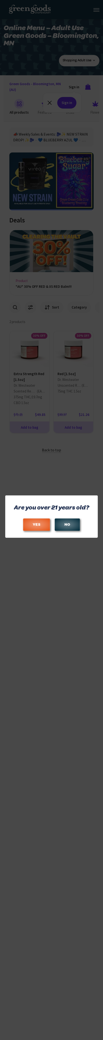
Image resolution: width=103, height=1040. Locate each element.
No (67, 524)
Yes (36, 524)
